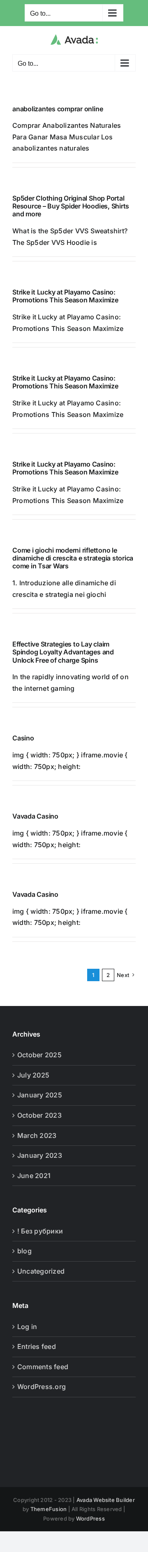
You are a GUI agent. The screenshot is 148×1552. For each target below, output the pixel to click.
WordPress (90, 1518)
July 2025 (33, 1075)
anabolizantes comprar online (57, 109)
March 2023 (36, 1135)
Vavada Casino (35, 816)
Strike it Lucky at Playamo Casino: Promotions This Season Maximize (65, 296)
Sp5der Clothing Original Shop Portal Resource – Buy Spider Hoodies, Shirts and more (70, 206)
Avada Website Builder (105, 1500)
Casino (23, 738)
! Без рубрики (40, 1231)
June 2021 (34, 1175)
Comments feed (42, 1367)
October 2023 (39, 1115)
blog (24, 1251)
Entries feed (36, 1346)
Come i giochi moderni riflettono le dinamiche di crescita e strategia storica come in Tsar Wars (72, 558)
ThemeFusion (48, 1509)
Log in (27, 1326)
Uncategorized (41, 1271)
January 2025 (39, 1095)
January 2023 (39, 1155)
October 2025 (39, 1055)
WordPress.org (41, 1386)
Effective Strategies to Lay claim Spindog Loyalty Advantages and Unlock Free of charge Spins (63, 652)
